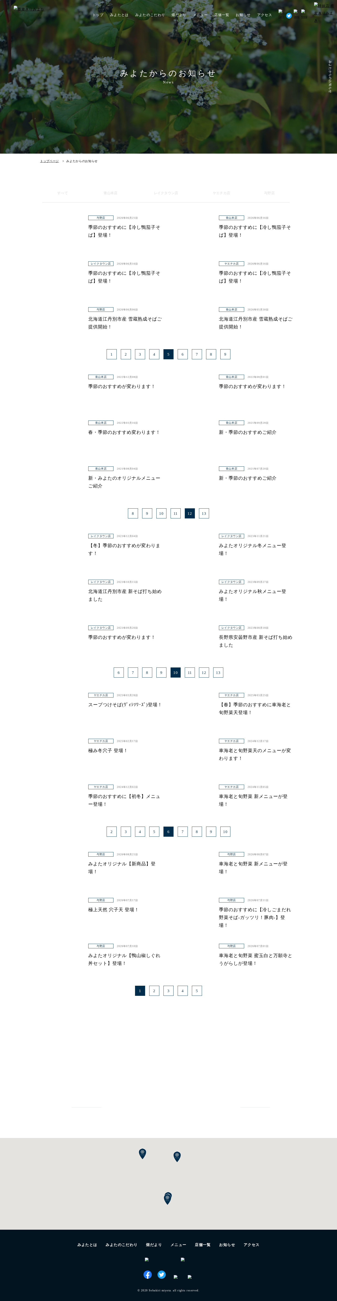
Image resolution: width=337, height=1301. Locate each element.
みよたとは (119, 15)
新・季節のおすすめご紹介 (248, 432)
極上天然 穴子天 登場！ (113, 909)
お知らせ (243, 15)
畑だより (178, 15)
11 (176, 513)
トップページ (49, 161)
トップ (98, 15)
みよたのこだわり (150, 15)
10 (161, 513)
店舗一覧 (203, 1245)
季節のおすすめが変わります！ (122, 386)
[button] (167, 1199)
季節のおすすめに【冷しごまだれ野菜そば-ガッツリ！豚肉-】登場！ (255, 917)
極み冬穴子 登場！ (108, 750)
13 (204, 513)
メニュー (179, 1245)
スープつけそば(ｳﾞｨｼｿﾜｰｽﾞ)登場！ (125, 704)
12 (190, 513)
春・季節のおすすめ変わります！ (124, 432)
